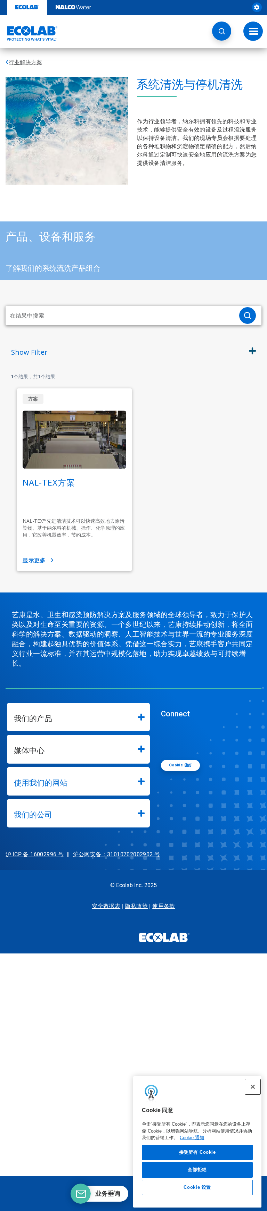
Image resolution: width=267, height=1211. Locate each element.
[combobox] (120, 315)
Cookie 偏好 (180, 765)
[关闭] (252, 1086)
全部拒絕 (197, 1169)
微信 (171, 738)
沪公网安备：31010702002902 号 (116, 854)
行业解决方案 (25, 62)
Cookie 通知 (192, 1137)
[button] (221, 31)
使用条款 (163, 906)
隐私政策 (136, 906)
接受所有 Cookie (197, 1152)
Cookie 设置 (197, 1187)
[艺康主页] (29, 33)
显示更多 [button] (34, 560)
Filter (29, 352)
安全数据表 (106, 906)
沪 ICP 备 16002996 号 (35, 854)
